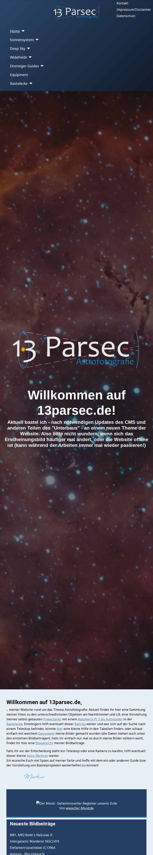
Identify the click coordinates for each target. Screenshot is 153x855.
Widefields (18, 57)
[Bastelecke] (30, 83)
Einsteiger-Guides (24, 66)
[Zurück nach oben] (146, 847)
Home (15, 31)
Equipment (19, 74)
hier (60, 729)
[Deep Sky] (27, 48)
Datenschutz (126, 16)
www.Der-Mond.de (80, 808)
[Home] (22, 31)
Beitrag (80, 724)
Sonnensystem (22, 39)
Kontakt (122, 3)
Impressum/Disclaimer (134, 9)
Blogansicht (44, 743)
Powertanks (52, 719)
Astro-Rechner (37, 756)
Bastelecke (19, 83)
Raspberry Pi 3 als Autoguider (100, 719)
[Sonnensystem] (36, 40)
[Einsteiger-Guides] (41, 66)
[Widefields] (29, 57)
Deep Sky (17, 48)
